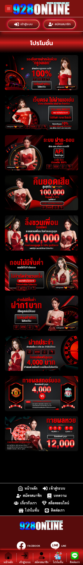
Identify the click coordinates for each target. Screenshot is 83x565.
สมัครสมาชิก (63, 24)
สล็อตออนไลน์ (58, 503)
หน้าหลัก (30, 488)
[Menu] (8, 8)
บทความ (60, 495)
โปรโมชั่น (32, 510)
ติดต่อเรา (57, 510)
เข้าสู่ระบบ (26, 24)
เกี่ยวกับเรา (28, 503)
